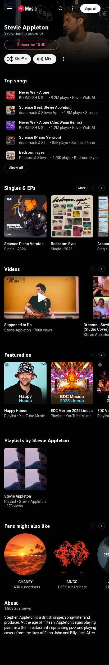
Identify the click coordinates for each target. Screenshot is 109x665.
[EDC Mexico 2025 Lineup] (72, 383)
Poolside (26, 158)
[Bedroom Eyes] (72, 216)
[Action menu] (63, 59)
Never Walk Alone (34, 92)
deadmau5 (28, 113)
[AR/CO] (72, 554)
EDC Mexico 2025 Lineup (72, 411)
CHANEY (25, 582)
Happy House (15, 411)
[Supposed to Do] (41, 297)
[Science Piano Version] (25, 216)
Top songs (16, 80)
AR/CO (72, 582)
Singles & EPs (19, 188)
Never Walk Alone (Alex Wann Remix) (50, 122)
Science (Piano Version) (40, 137)
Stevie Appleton (44, 98)
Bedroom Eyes (32, 152)
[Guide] (9, 8)
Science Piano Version (85, 143)
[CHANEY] (25, 554)
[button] (10, 95)
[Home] (27, 8)
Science (91, 113)
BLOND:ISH (28, 98)
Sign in (90, 8)
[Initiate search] (60, 8)
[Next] (101, 188)
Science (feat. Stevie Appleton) (45, 107)
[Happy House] (25, 383)
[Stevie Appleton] (25, 469)
